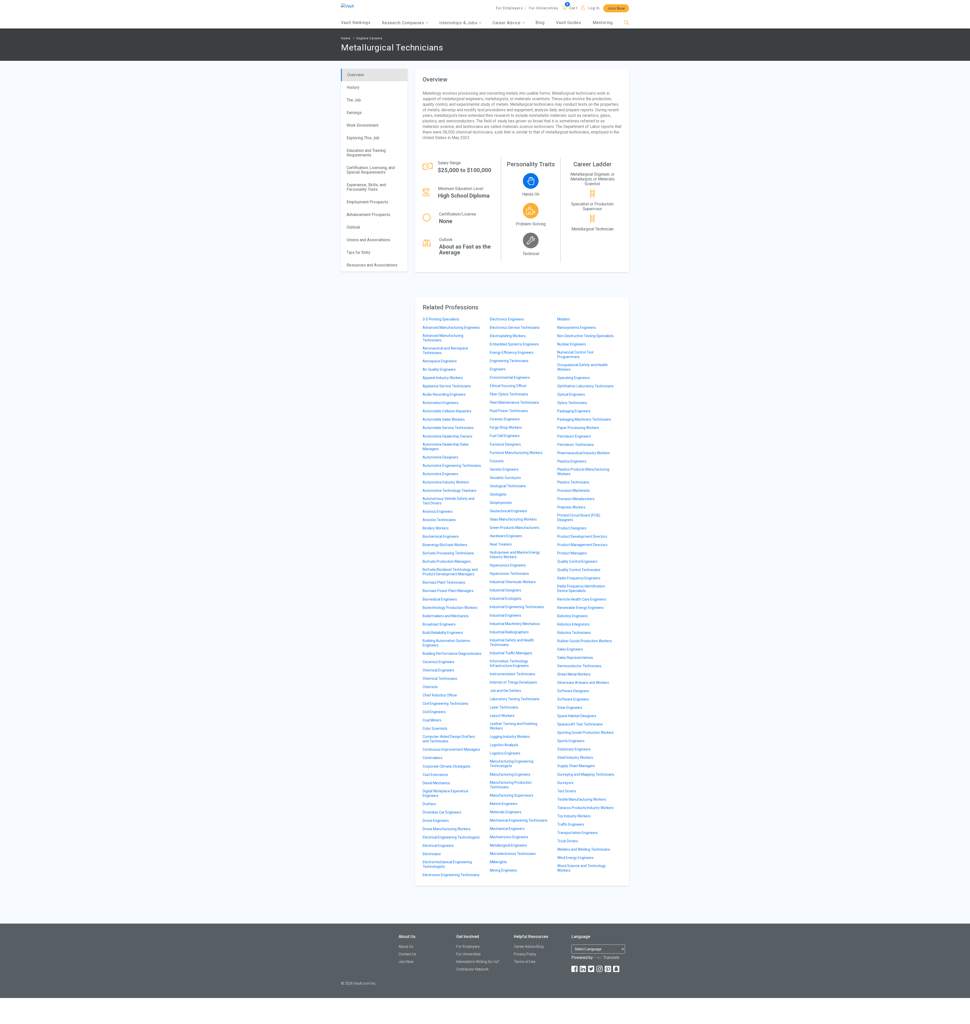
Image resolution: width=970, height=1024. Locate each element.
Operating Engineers (573, 378)
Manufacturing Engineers (510, 774)
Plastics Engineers (571, 461)
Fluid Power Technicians (509, 411)
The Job (354, 100)
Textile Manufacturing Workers (581, 799)
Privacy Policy (525, 954)
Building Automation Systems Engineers (446, 643)
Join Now (616, 8)
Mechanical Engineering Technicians (518, 820)
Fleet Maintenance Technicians (514, 402)
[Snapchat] (616, 969)
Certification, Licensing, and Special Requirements (371, 170)
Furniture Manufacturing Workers (516, 453)
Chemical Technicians (440, 679)
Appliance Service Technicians (447, 386)
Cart (573, 8)
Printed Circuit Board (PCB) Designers (578, 517)
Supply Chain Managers (576, 766)
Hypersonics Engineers (508, 565)
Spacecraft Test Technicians (580, 724)
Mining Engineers (503, 870)
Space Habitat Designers (576, 716)
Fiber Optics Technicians (509, 394)
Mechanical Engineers (507, 829)
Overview (355, 74)
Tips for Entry (358, 252)
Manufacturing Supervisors (511, 795)
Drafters (429, 804)
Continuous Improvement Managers (451, 749)
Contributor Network (472, 969)
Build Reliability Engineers (443, 633)
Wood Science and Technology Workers (581, 868)
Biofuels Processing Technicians (448, 553)
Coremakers (432, 758)
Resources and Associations (372, 265)
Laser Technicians (504, 707)
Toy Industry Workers (574, 816)
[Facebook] (574, 969)
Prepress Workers (571, 507)
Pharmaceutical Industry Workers (583, 453)
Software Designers (573, 691)
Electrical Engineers (438, 846)
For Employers (509, 8)
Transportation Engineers (577, 833)
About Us (406, 947)
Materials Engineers (505, 812)
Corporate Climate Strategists (446, 766)
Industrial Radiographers (509, 632)
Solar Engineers (569, 708)
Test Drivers (566, 791)
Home (345, 38)
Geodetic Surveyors (505, 478)
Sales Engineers (570, 649)
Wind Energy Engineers (575, 858)
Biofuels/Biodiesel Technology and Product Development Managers (450, 572)
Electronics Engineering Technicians (451, 875)
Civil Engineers (434, 712)
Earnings (354, 112)
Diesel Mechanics (436, 783)
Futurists (497, 461)
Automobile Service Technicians (448, 428)
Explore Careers (369, 38)
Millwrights (498, 862)
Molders (563, 319)
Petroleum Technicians (575, 445)
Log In (594, 8)
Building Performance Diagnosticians (452, 654)
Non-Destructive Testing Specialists (585, 336)
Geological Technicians (508, 486)
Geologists (498, 494)
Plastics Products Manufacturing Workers (583, 471)
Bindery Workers (436, 528)
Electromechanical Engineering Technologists (447, 864)
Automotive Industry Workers (446, 482)
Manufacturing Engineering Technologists (511, 763)
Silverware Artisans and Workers (583, 683)
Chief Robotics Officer (440, 695)
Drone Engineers (436, 821)
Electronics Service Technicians (515, 328)
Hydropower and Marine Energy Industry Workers (515, 554)
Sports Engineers (571, 741)
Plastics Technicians (573, 482)
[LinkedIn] (583, 969)
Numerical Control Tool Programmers (575, 354)
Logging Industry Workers (510, 737)
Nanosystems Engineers (576, 328)
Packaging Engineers (574, 411)
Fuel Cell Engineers (505, 436)
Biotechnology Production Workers (450, 608)
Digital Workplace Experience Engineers (445, 793)
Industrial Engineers (505, 615)
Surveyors (565, 783)
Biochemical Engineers (441, 536)
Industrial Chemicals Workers (513, 582)
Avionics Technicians (439, 520)
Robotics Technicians (574, 633)
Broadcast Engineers (439, 624)
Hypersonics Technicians (509, 574)
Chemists (430, 687)
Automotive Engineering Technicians (452, 466)
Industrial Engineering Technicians (517, 607)
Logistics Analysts (504, 745)
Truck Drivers (567, 841)
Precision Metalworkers (576, 499)
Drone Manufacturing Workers (447, 829)
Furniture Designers (505, 444)
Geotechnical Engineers (508, 511)
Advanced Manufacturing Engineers (451, 328)
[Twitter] (591, 969)
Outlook (353, 227)
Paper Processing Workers (578, 428)
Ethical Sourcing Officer (508, 386)
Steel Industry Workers (575, 758)
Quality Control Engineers (577, 561)
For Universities (543, 8)
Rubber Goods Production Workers (584, 641)
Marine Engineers (504, 804)
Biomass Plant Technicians (444, 582)
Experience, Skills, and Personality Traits (366, 187)
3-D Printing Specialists (441, 319)
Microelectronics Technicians (513, 854)
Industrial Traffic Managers (511, 653)
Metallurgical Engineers (508, 845)
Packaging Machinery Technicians (584, 419)
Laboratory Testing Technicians (515, 699)
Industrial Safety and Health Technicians (512, 642)
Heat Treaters (501, 544)
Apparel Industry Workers (443, 378)
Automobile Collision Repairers (447, 411)
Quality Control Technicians (578, 570)
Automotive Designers (440, 457)
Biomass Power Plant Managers (448, 591)
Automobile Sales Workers (444, 419)
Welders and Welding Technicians (583, 849)
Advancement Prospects (368, 214)
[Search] (626, 22)
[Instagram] (599, 969)
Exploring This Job (363, 138)
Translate (611, 957)
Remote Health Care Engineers (581, 599)
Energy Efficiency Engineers (512, 353)
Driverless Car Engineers (442, 812)
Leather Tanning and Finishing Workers (513, 726)
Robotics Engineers (572, 616)
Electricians (432, 854)
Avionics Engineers (438, 511)
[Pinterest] (608, 969)
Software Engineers (573, 699)
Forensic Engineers (505, 419)
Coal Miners (432, 720)
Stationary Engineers (574, 749)
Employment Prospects (367, 202)
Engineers (498, 369)
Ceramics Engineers (438, 662)
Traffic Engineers (570, 824)
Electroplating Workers (508, 336)
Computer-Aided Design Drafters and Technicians (449, 739)
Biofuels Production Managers (447, 561)
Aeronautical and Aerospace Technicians (445, 350)
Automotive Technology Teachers (449, 491)
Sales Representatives (575, 658)
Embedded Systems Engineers (514, 344)
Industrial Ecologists (505, 599)
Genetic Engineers (504, 469)
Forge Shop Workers (506, 427)
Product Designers (572, 528)
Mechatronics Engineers (509, 837)
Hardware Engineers (506, 536)
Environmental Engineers (510, 377)
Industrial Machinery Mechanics (515, 624)
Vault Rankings (356, 22)
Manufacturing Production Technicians (511, 784)
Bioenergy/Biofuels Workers (445, 545)
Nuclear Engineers (571, 344)
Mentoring (603, 22)
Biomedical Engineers (440, 599)
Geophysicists (501, 503)
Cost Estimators (435, 775)
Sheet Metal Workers (574, 674)
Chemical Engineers (438, 670)
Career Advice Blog (529, 947)
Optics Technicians (572, 403)
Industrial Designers (505, 590)
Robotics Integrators (573, 624)
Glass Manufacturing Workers (513, 519)
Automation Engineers (440, 403)
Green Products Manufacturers (514, 528)
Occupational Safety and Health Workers (582, 367)
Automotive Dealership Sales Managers (446, 446)
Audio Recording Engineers (444, 394)
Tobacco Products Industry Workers (585, 808)
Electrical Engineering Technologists (451, 837)
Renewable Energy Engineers (580, 608)
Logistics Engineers (505, 753)
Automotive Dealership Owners (447, 436)
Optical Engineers (571, 394)
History (353, 87)
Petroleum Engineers (574, 436)
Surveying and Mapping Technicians (585, 774)
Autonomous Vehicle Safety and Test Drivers (448, 501)
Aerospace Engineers (440, 361)
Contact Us (407, 954)
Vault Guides (568, 22)
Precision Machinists (573, 491)
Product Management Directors (582, 545)
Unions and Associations (368, 239)
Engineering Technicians (509, 361)
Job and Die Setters (505, 691)
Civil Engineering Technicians (445, 704)
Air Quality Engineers (439, 369)
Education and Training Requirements (366, 152)
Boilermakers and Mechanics (446, 616)
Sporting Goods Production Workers (585, 733)
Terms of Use (524, 962)
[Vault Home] (347, 6)
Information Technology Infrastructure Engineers (509, 663)
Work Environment (362, 125)
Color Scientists (435, 728)
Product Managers (572, 553)
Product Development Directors (582, 536)
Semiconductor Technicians (579, 666)
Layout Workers (502, 716)
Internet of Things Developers (513, 682)
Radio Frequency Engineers (578, 578)
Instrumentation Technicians (512, 674)
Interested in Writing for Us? (477, 962)
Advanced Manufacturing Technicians (443, 338)
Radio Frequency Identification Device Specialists (581, 588)
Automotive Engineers (440, 474)
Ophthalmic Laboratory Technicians (585, 386)
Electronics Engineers (507, 319)
